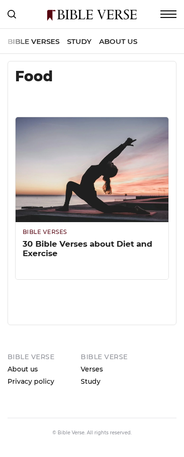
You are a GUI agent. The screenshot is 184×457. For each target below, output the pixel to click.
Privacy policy (31, 381)
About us (118, 41)
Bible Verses (33, 41)
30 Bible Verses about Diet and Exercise (87, 248)
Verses (92, 369)
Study (79, 41)
